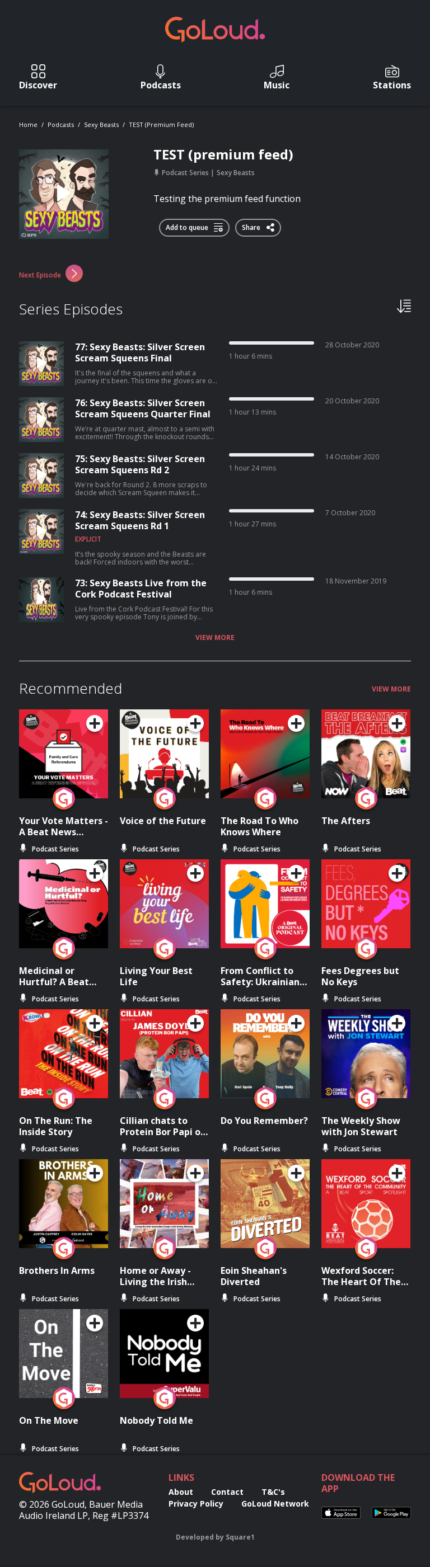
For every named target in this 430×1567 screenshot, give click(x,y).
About (181, 1491)
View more (215, 637)
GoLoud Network (275, 1503)
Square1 (240, 1537)
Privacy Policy (196, 1503)
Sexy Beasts (101, 124)
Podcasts (61, 124)
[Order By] (404, 305)
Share (252, 225)
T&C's (273, 1491)
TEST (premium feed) (161, 124)
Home (28, 124)
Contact (227, 1491)
